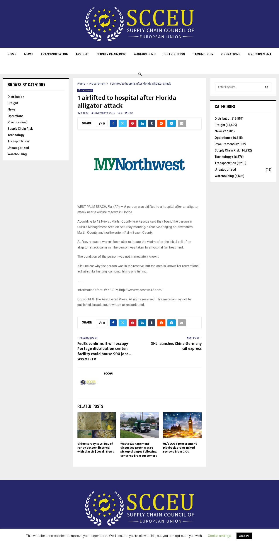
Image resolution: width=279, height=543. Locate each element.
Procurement (260, 54)
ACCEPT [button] (244, 536)
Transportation (54, 54)
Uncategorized (18, 148)
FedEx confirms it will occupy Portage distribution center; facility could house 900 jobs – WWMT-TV (104, 351)
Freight (82, 54)
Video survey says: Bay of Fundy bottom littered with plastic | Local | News (95, 447)
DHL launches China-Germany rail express (176, 346)
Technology (203, 54)
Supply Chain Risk (111, 54)
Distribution (174, 54)
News (28, 54)
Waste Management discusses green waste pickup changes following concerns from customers (138, 449)
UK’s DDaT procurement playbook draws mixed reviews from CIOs (180, 447)
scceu (84, 112)
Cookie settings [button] (219, 536)
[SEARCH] (266, 87)
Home (11, 54)
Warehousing (145, 54)
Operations (230, 54)
